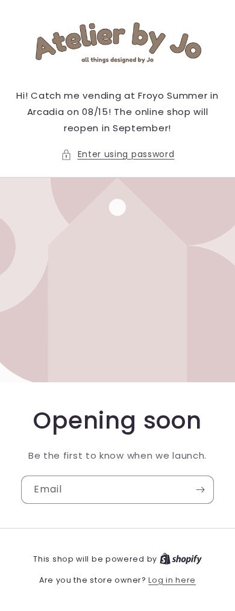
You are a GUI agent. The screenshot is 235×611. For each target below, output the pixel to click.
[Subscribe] (200, 490)
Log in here (172, 580)
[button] (118, 154)
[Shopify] (181, 559)
